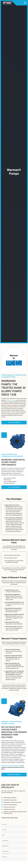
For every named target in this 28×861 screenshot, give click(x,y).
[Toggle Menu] (25, 2)
